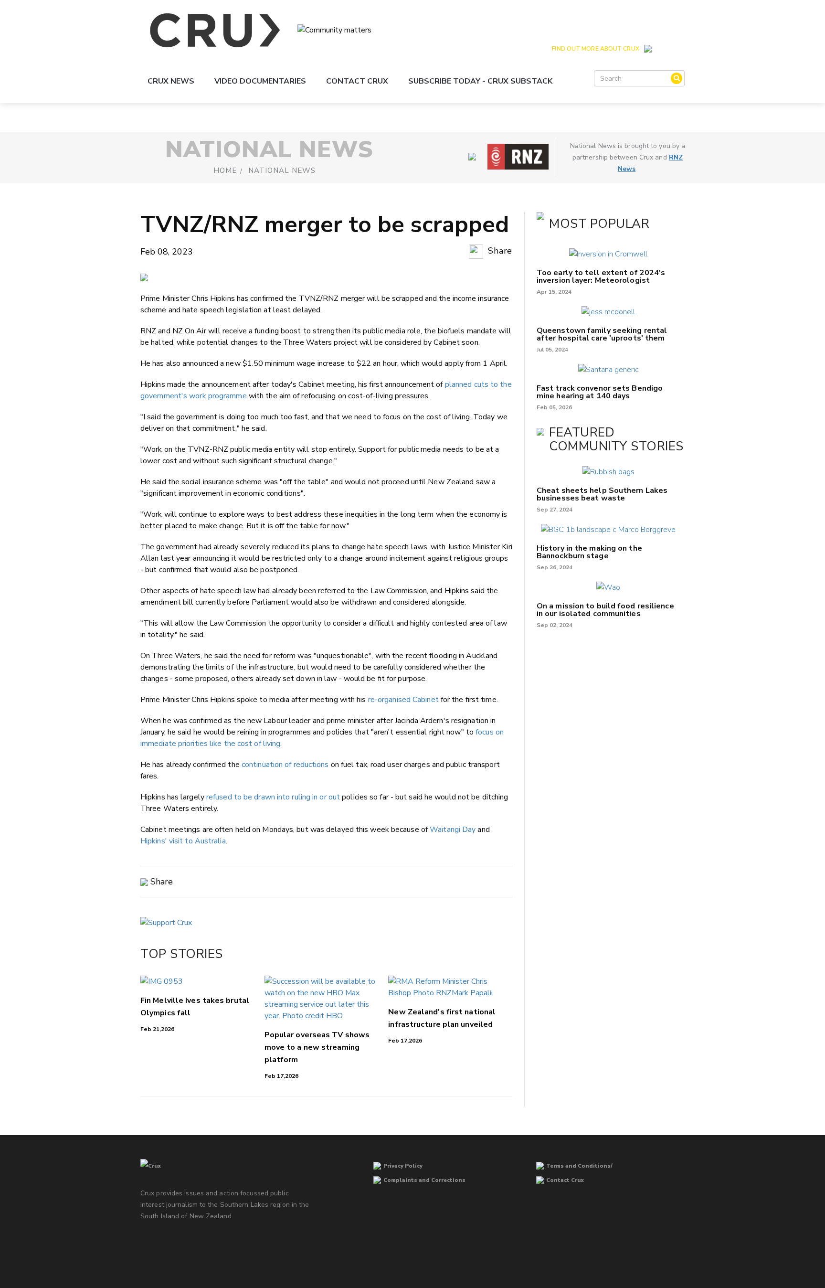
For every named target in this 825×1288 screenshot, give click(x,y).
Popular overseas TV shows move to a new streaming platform (317, 1047)
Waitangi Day (453, 829)
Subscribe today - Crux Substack (480, 81)
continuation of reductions (285, 764)
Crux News (171, 81)
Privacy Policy (403, 1166)
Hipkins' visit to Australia (183, 841)
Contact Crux (357, 81)
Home (225, 170)
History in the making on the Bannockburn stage (589, 552)
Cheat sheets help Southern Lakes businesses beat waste (602, 494)
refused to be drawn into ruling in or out (273, 797)
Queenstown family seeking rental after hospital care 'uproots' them (602, 334)
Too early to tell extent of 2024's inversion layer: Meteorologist (601, 276)
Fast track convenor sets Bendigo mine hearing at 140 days (600, 392)
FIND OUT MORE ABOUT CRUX (595, 49)
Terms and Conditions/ (579, 1166)
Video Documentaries (260, 81)
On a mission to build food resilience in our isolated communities (605, 609)
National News (282, 170)
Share (499, 250)
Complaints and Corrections (424, 1180)
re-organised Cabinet (403, 699)
